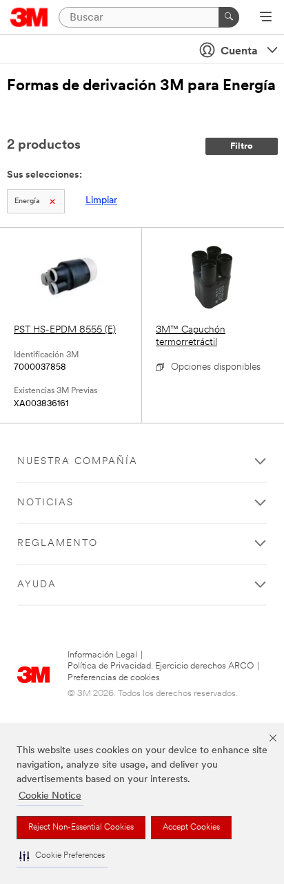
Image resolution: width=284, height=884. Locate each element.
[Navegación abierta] (266, 17)
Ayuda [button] (37, 585)
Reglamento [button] (57, 543)
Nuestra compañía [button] (77, 461)
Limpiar (101, 201)
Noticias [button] (45, 503)
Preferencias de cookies (114, 677)
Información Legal (102, 655)
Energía (27, 201)
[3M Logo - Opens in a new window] (29, 17)
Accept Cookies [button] (191, 827)
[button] (62, 856)
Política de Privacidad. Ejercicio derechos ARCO (161, 666)
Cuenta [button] (239, 51)
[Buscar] (229, 17)
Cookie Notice (50, 796)
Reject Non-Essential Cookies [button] (81, 827)
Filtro (241, 146)
